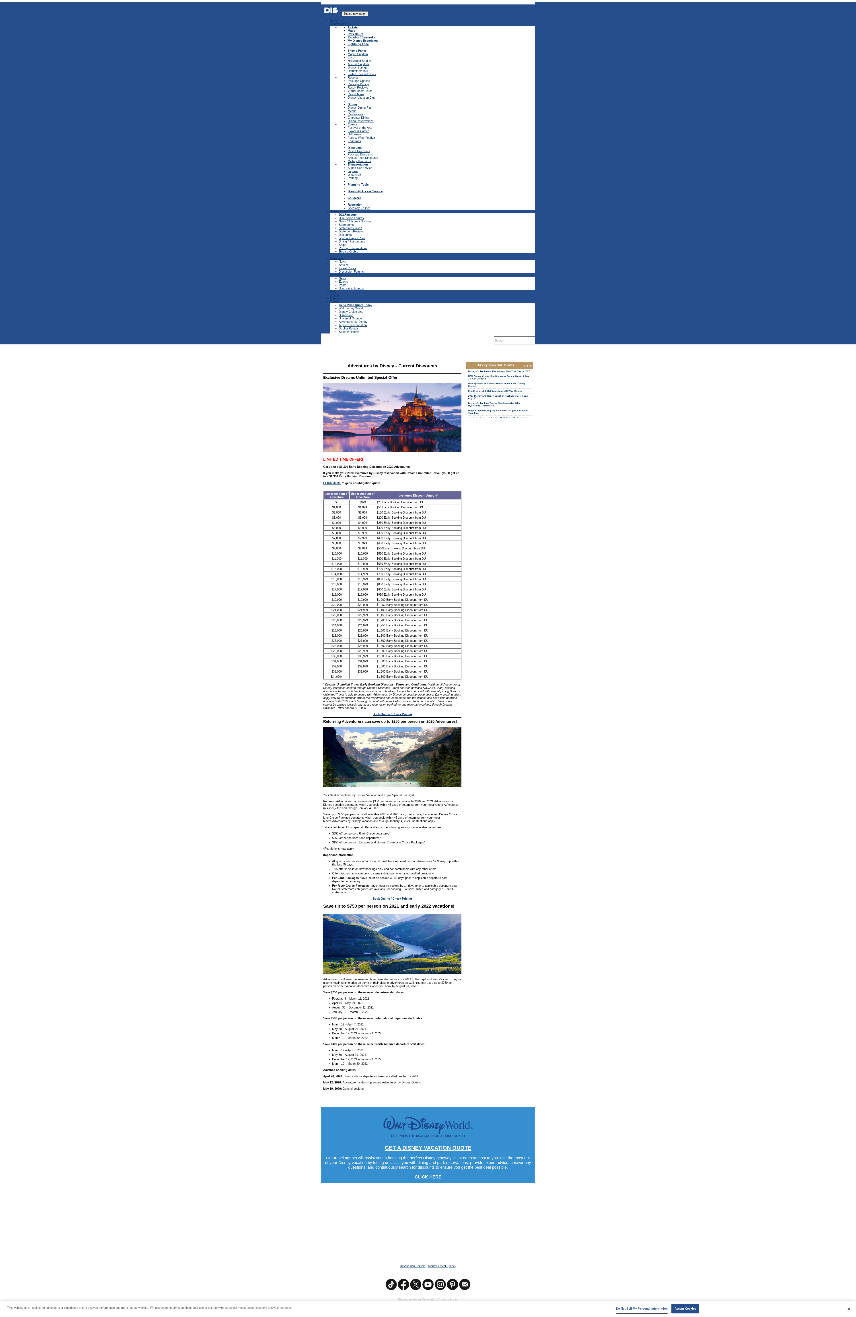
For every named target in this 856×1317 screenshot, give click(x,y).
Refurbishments (358, 70)
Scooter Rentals (349, 331)
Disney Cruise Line (351, 311)
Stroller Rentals (349, 328)
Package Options (359, 81)
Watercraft (354, 174)
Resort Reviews (358, 87)
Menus (352, 111)
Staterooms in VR (350, 228)
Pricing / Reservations (353, 248)
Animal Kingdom (358, 64)
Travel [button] (334, 301)
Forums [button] (335, 298)
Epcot (351, 57)
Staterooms (346, 224)
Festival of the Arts (360, 127)
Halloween (354, 134)
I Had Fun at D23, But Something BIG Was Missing (495, 391)
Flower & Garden (358, 131)
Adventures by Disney (353, 321)
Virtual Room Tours (360, 91)
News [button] (333, 20)
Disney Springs (357, 67)
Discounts (345, 234)
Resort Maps (356, 94)
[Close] (849, 1309)
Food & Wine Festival (362, 137)
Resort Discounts (359, 151)
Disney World (338, 24)
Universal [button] (336, 275)
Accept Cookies (685, 1308)
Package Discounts (360, 154)
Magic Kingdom (358, 54)
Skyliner (353, 171)
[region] (428, 1309)
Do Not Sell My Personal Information (642, 1308)
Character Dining (358, 117)
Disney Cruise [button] (339, 211)
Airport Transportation (353, 325)
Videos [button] (334, 295)
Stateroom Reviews (351, 231)
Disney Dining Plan (360, 107)
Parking (353, 178)
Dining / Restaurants (352, 241)
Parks (342, 285)
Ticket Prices (347, 268)
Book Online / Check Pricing (392, 714)
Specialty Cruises (359, 208)
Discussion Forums (351, 218)
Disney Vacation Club (361, 97)
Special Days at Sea (352, 238)
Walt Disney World (351, 308)
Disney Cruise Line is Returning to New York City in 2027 (499, 371)
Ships (342, 244)
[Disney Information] (331, 13)
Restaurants (355, 114)
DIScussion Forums (413, 1266)
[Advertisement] (428, 1221)
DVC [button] (333, 291)
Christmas (354, 141)
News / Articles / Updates (355, 221)
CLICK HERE (332, 483)
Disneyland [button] (337, 258)
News (342, 261)
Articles (344, 265)
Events (343, 281)
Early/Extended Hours (362, 74)
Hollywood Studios (360, 60)
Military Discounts (359, 161)
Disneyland (346, 315)
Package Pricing (358, 84)
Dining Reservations (361, 121)
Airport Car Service (360, 168)
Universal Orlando (350, 318)
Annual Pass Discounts (363, 157)
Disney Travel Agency (442, 1266)
